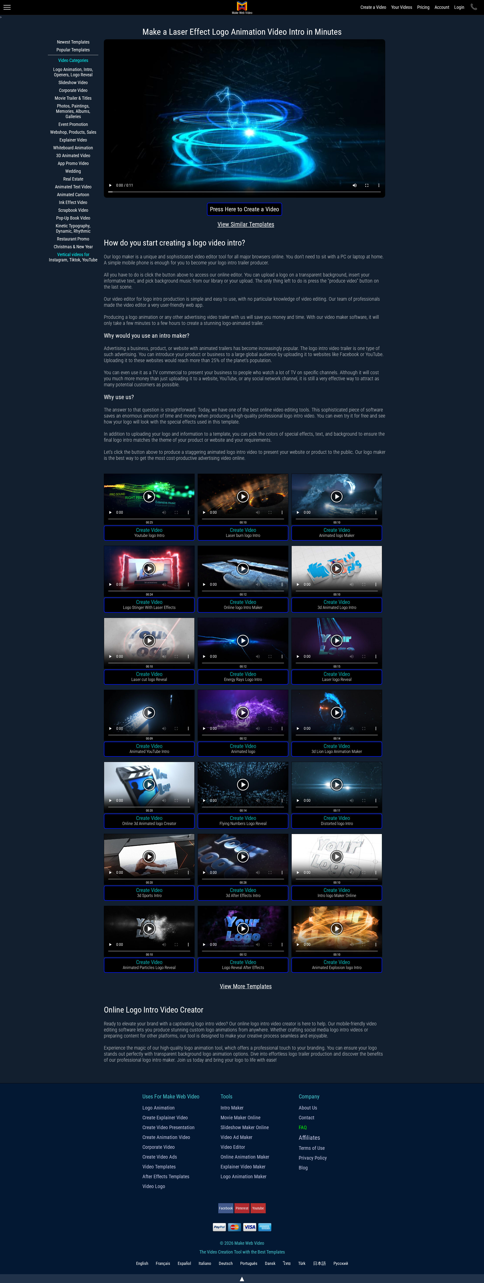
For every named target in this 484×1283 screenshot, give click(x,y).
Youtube (258, 1208)
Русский (341, 1263)
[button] (149, 500)
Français (163, 1263)
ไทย (287, 1263)
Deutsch (226, 1263)
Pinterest (242, 1208)
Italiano (205, 1263)
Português (248, 1263)
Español (184, 1263)
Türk (302, 1263)
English (142, 1263)
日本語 (319, 1263)
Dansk (270, 1263)
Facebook (226, 1208)
